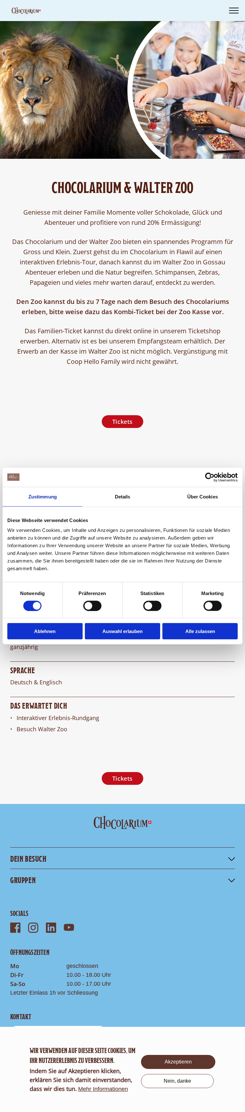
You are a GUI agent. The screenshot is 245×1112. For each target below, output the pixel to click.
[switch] (92, 605)
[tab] (122, 858)
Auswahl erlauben (122, 631)
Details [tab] (122, 496)
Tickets (122, 421)
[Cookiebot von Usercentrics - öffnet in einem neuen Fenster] (210, 477)
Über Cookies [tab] (202, 496)
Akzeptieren (178, 1061)
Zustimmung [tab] (42, 496)
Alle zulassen (200, 631)
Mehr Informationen (103, 1089)
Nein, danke (177, 1081)
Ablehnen (45, 631)
